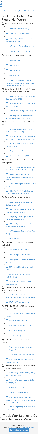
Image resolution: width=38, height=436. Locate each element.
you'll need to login (27, 427)
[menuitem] (1, 5)
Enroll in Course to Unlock (19, 430)
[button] (1, 2)
